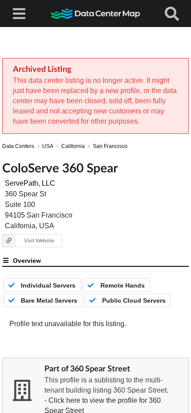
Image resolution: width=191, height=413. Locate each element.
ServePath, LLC (30, 183)
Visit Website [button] (39, 240)
